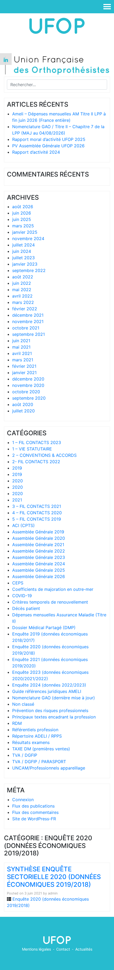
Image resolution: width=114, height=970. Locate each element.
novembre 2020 (28, 385)
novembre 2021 (27, 321)
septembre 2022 (29, 270)
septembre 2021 (28, 334)
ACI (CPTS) (23, 525)
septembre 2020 (29, 398)
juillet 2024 (23, 245)
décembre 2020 (28, 379)
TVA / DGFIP (24, 755)
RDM (17, 723)
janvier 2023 (24, 264)
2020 (17, 480)
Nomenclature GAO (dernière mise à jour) (53, 697)
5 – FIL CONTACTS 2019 (36, 519)
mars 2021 (22, 359)
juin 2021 (21, 340)
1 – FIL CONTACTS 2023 (36, 442)
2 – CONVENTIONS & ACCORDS (44, 455)
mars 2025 (23, 225)
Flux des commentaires (35, 812)
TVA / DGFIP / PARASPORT (39, 761)
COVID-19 (22, 595)
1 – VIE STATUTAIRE (32, 448)
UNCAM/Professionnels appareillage (48, 768)
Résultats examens (31, 742)
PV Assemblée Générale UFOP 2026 (48, 145)
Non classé (23, 704)
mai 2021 (21, 347)
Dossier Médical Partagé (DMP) (44, 627)
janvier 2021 (24, 372)
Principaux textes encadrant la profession (54, 717)
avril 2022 (22, 296)
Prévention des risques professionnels (50, 710)
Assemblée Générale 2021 (38, 544)
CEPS (17, 583)
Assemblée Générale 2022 (38, 551)
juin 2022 (21, 283)
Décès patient (26, 608)
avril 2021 (22, 353)
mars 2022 (23, 302)
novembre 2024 (28, 238)
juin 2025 (21, 219)
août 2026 (22, 206)
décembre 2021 (27, 315)
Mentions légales (36, 949)
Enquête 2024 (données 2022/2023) (49, 685)
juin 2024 (21, 251)
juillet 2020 (23, 410)
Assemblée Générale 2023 (38, 557)
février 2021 (24, 366)
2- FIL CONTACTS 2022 (36, 461)
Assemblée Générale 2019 (38, 531)
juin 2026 (21, 213)
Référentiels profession (35, 729)
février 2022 (24, 308)
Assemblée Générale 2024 (38, 563)
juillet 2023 (23, 257)
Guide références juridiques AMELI (46, 691)
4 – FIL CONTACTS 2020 (37, 512)
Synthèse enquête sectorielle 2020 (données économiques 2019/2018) (54, 876)
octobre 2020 (26, 391)
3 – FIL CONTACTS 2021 (36, 506)
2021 (17, 500)
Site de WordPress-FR (34, 818)
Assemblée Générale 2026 (38, 576)
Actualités (83, 949)
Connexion (23, 799)
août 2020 (22, 404)
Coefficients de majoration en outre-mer (52, 589)
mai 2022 (21, 289)
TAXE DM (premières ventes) (41, 748)
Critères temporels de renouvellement (50, 602)
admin (53, 893)
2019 (17, 468)
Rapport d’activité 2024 (36, 152)
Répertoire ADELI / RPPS (37, 736)
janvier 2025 (24, 232)
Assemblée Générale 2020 (38, 538)
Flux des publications (33, 806)
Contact (63, 949)
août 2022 (22, 276)
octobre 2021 (25, 328)
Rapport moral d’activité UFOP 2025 (48, 139)
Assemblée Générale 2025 (38, 570)
